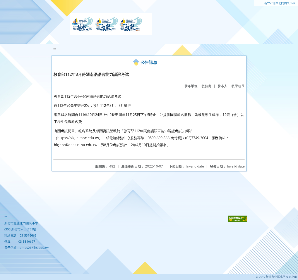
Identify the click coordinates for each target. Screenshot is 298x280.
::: (257, 3)
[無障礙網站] (237, 221)
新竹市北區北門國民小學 (279, 3)
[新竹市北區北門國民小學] (111, 24)
